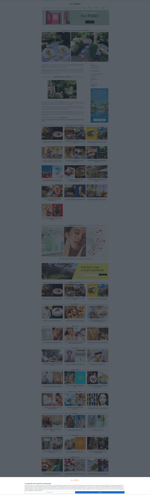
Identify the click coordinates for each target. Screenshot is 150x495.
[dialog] (75, 486)
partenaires (33, 485)
